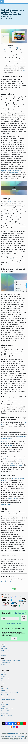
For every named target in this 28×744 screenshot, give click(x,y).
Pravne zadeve (14, 739)
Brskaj (14, 638)
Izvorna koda (4, 667)
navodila (9, 445)
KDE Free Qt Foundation (7, 708)
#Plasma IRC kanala (10, 459)
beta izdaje (10, 202)
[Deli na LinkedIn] (15, 722)
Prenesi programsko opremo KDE (9, 692)
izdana (24, 70)
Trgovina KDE (4, 704)
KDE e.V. (3, 706)
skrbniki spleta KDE (13, 733)
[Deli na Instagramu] (17, 726)
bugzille (12, 463)
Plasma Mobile (4, 653)
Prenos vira (4, 441)
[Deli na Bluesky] (9, 722)
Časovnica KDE (5, 711)
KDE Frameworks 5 (16, 259)
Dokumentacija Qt (5, 662)
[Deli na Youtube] (24, 722)
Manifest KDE (4, 713)
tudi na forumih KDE (16, 465)
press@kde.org (6, 581)
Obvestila (3, 672)
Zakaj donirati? (20, 613)
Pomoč (3, 690)
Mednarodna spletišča (6, 715)
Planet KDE (3, 676)
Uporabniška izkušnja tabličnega (11, 171)
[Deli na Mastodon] (6, 722)
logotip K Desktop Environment (15, 736)
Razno (2, 681)
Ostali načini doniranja (14, 623)
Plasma (3, 646)
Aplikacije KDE (4, 648)
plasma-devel (21, 459)
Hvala (2, 683)
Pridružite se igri (6, 504)
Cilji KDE (3, 664)
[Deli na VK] (14, 726)
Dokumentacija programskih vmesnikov (11, 660)
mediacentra (14, 173)
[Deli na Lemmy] (21, 722)
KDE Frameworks (5, 650)
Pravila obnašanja (5, 694)
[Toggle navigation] (26, 2)
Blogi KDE (3, 674)
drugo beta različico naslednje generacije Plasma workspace (14, 48)
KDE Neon (3, 655)
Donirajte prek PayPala (24, 618)
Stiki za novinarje (5, 678)
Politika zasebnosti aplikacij (8, 699)
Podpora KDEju (12, 498)
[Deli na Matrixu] (3, 722)
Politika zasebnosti (6, 697)
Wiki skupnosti (4, 688)
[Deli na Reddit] (18, 722)
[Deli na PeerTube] (11, 726)
